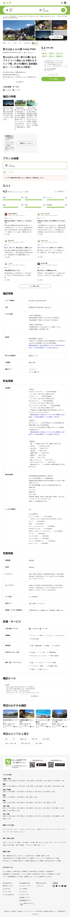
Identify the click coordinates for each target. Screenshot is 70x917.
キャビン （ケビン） (31, 829)
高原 (33, 842)
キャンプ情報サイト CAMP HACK (11, 871)
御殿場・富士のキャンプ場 (47, 16)
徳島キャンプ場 (59, 808)
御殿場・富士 (23, 739)
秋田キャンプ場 (43, 780)
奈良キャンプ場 (42, 802)
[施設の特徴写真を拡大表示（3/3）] (32, 103)
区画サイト (40, 829)
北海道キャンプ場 (7, 780)
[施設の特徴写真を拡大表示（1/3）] (8, 103)
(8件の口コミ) (31, 52)
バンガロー (22, 829)
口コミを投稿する (59, 191)
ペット (42, 845)
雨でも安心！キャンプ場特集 (10, 860)
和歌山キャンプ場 (51, 802)
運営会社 (6, 911)
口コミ (20, 43)
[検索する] (63, 10)
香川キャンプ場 (50, 808)
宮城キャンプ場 (34, 780)
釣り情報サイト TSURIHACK (45, 871)
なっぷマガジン (23, 891)
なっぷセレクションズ (25, 885)
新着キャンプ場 (45, 855)
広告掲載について (24, 897)
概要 (4, 43)
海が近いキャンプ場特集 (28, 858)
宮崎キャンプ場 (50, 816)
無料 (37, 842)
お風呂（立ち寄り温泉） (9, 845)
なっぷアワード (23, 894)
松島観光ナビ (27, 876)
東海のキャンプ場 (23, 16)
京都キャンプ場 (24, 802)
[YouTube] (65, 886)
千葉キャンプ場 (34, 786)
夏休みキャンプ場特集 (23, 860)
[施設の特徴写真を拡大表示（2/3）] (20, 103)
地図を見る (20, 52)
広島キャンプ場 (15, 808)
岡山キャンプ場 (7, 808)
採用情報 (13, 911)
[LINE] (56, 886)
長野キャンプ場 (15, 791)
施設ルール (35, 43)
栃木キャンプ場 (51, 786)
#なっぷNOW (23, 888)
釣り (51, 842)
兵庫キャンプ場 (15, 802)
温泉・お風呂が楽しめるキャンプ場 (11, 855)
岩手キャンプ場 (25, 780)
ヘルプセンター (40, 885)
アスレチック (29, 845)
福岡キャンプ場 (7, 816)
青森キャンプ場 (16, 780)
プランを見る (53, 79)
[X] (59, 886)
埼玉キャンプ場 (25, 786)
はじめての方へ (7, 888)
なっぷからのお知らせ (8, 894)
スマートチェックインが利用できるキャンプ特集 (47, 858)
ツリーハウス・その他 (11, 831)
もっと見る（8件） (35, 286)
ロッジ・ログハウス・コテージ (10, 829)
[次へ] (65, 66)
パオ (4, 831)
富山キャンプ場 (33, 791)
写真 (15, 43)
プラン (9, 43)
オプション (12, 172)
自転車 (35, 845)
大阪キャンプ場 (7, 802)
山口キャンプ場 (42, 808)
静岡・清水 (34, 739)
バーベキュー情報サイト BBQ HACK (30, 874)
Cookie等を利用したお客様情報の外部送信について (45, 911)
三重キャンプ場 (33, 797)
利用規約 (19, 911)
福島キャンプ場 (60, 780)
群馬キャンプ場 (60, 786)
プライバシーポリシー (28, 911)
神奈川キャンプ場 (16, 786)
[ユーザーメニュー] (63, 3)
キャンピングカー (62, 842)
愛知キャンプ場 (24, 797)
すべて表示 (7, 234)
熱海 (6, 739)
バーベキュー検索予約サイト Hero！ (42, 876)
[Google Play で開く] (60, 764)
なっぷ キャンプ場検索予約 (9, 16)
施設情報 (27, 43)
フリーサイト (47, 829)
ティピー (63, 829)
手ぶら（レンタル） (44, 842)
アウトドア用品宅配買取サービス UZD (12, 876)
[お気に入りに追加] (16, 712)
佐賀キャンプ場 (15, 816)
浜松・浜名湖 (38, 743)
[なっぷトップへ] (7, 3)
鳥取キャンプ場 (24, 808)
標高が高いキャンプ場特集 (36, 860)
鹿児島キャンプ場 (59, 816)
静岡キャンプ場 (15, 797)
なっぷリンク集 (7, 891)
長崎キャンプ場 (24, 816)
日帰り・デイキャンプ (8, 842)
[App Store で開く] (41, 764)
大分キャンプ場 (42, 816)
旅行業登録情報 (61, 911)
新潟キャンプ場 (24, 791)
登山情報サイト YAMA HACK (29, 871)
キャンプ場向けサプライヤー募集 (26, 904)
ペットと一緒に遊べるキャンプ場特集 (31, 855)
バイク (55, 842)
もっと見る (19, 82)
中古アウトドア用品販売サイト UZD (50, 874)
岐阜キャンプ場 (7, 797)
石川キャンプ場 (42, 791)
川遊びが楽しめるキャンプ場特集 (52, 860)
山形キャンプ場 (51, 780)
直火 (39, 845)
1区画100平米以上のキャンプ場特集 (12, 858)
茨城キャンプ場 (43, 786)
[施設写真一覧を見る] (19, 30)
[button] (18, 223)
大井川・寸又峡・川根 (10, 743)
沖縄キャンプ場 (7, 818)
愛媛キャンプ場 (7, 810)
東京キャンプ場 (7, 786)
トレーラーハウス (55, 829)
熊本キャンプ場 (33, 816)
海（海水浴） (26, 842)
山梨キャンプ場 (7, 791)
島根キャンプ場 (33, 808)
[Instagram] (54, 886)
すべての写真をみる (56, 37)
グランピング (21, 831)
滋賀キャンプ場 (33, 802)
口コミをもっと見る (53, 74)
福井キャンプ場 (50, 791)
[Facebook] (62, 886)
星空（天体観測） (20, 845)
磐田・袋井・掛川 (25, 743)
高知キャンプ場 (15, 810)
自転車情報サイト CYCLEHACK (11, 874)
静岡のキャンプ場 (33, 16)
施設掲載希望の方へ (24, 900)
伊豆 (14, 739)
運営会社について (7, 885)
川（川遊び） (18, 842)
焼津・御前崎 (46, 739)
